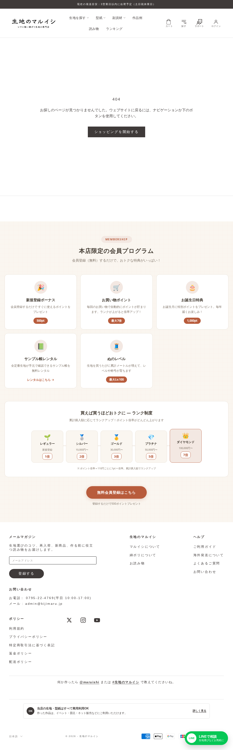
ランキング (114, 29)
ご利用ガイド (204, 546)
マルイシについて (145, 546)
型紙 (99, 18)
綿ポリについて (143, 555)
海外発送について (208, 555)
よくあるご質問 (206, 563)
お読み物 (137, 563)
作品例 (137, 18)
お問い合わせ (204, 572)
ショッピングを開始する (116, 132)
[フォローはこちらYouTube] (97, 620)
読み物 (94, 29)
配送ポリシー (20, 662)
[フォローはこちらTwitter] (69, 620)
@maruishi (89, 682)
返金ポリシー (20, 653)
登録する (26, 573)
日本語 (13, 736)
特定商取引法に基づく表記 (32, 645)
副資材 (117, 18)
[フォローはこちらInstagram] (83, 620)
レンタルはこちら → (40, 380)
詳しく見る (199, 710)
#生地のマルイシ (125, 682)
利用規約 (16, 628)
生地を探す (77, 18)
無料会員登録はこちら (116, 492)
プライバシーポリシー (28, 636)
